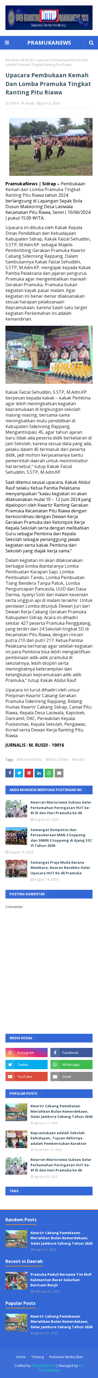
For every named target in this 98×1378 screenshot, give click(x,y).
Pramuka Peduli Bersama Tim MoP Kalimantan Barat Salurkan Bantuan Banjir (61, 1279)
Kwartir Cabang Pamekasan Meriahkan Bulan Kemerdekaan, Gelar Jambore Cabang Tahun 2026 (61, 1111)
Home (21, 1357)
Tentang (37, 1357)
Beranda (12, 60)
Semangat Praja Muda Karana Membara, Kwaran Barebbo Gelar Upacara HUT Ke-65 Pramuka (60, 867)
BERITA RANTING (29, 759)
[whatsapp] (71, 1064)
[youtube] (26, 1076)
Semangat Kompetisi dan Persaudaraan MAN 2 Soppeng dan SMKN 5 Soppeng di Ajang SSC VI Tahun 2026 (61, 837)
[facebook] (71, 1052)
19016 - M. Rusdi (21, 103)
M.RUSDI (28, 60)
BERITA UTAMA (57, 759)
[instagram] (26, 1052)
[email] (71, 1076)
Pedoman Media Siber (66, 1357)
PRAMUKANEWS (49, 42)
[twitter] (26, 1064)
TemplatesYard (43, 1365)
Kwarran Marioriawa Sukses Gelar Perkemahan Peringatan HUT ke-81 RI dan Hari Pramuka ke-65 (60, 807)
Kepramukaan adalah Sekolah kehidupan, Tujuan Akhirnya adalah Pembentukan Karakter (58, 1138)
